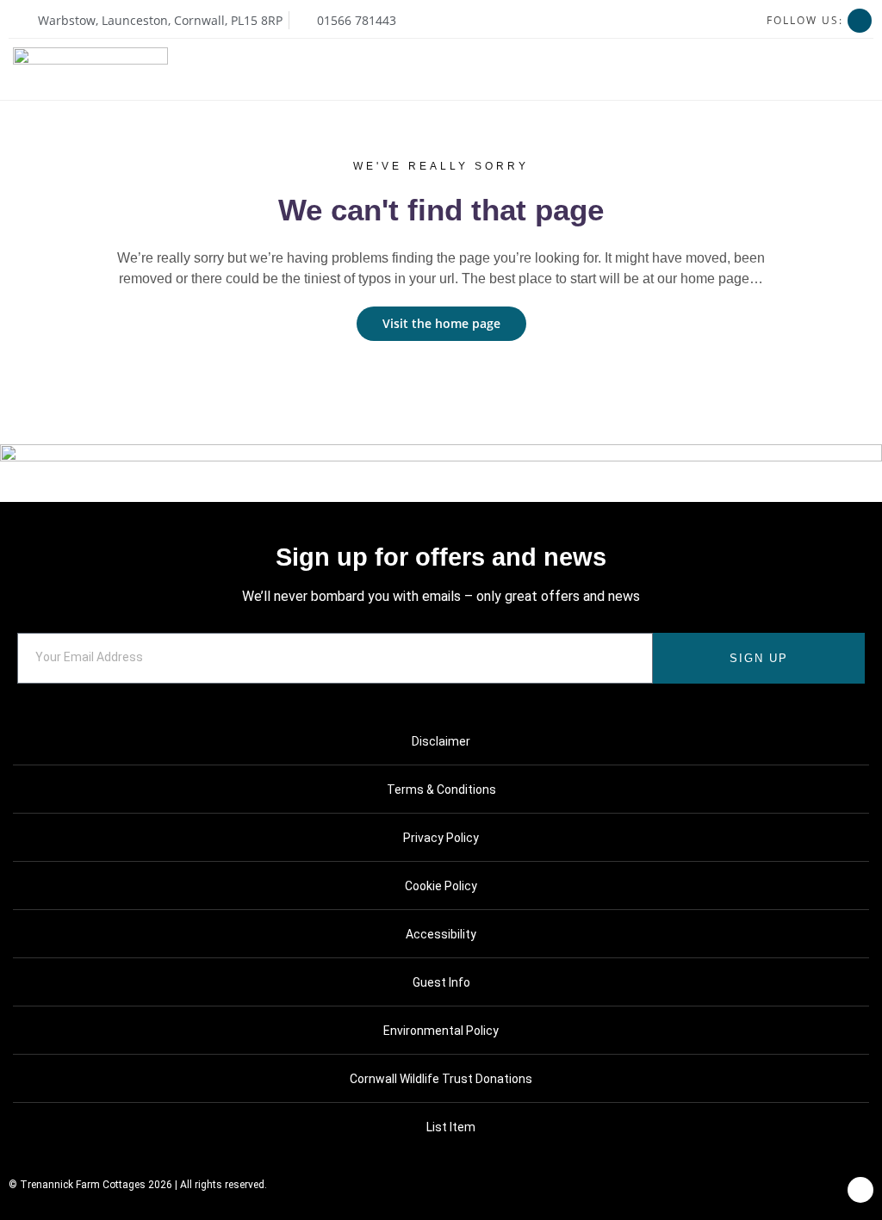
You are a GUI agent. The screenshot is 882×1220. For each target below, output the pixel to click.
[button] (861, 69)
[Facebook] (860, 21)
